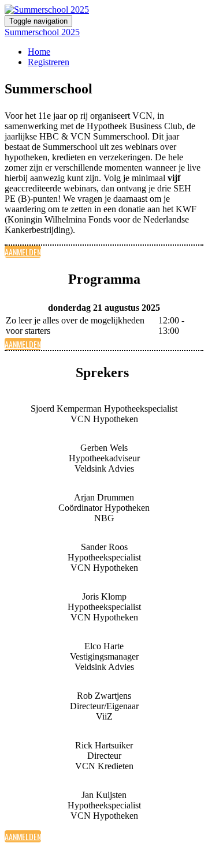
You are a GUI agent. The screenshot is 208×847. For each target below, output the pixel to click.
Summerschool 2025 (42, 32)
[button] (23, 252)
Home (39, 52)
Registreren (48, 62)
